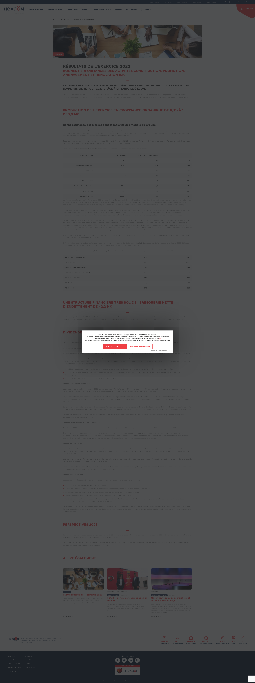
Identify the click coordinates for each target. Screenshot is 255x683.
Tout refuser (160, 351)
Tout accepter (112, 346)
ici (160, 338)
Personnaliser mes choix (140, 346)
